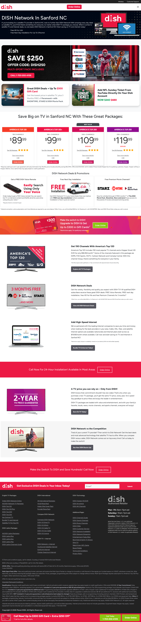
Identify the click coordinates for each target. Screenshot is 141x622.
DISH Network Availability (81, 531)
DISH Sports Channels (80, 520)
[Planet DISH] (7, 6)
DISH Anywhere (78, 504)
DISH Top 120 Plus (8, 509)
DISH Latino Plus (8, 536)
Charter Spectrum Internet (46, 552)
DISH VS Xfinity (42, 525)
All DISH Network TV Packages (13, 504)
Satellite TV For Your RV (10, 523)
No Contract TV (7, 517)
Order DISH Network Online (12, 501)
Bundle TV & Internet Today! (83, 348)
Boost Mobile (77, 548)
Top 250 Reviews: (117, 150)
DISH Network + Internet (46, 544)
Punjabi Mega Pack (43, 509)
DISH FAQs (77, 526)
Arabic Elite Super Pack (45, 506)
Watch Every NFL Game (81, 545)
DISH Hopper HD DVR (80, 501)
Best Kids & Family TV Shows (83, 540)
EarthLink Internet (43, 550)
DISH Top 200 (7, 512)
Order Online (131, 617)
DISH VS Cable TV (43, 528)
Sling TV (75, 543)
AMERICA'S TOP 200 (88, 129)
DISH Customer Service (81, 529)
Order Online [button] (74, 7)
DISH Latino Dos (8, 539)
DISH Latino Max (8, 542)
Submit (130, 486)
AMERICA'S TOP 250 (123, 129)
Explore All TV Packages (82, 269)
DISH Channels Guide (80, 518)
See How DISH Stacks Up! (82, 447)
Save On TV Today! (79, 412)
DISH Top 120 (7, 506)
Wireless (121, 1)
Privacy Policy (77, 554)
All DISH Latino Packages (10, 533)
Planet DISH (21, 610)
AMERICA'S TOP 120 (18, 129)
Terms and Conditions (80, 551)
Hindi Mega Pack (43, 504)
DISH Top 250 (7, 515)
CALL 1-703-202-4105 (21, 75)
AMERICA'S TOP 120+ (53, 129)
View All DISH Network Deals (83, 306)
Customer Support (133, 1)
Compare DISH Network (45, 520)
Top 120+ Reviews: (47, 150)
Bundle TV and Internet (10, 520)
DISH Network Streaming (81, 534)
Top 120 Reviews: (12, 150)
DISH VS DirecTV (43, 522)
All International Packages (46, 501)
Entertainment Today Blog (81, 537)
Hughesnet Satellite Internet (47, 547)
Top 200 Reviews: (82, 150)
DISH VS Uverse (43, 533)
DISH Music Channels (80, 523)
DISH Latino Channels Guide (12, 544)
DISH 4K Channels (79, 506)
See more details (18, 155)
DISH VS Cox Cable (44, 531)
